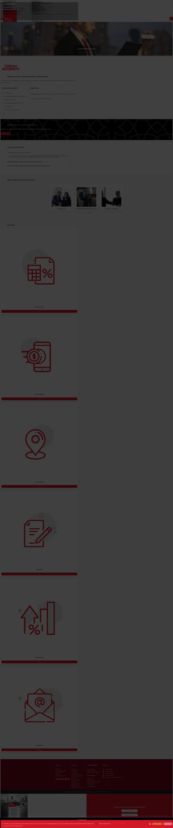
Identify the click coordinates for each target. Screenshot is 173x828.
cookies (97, 823)
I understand (168, 823)
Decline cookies (157, 823)
